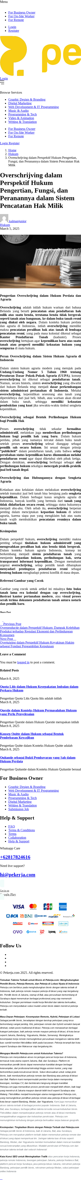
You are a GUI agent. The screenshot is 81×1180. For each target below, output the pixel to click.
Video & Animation (21, 118)
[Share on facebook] (1, 620)
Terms (12, 834)
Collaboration (17, 837)
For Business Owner (21, 12)
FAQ (11, 826)
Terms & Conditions (21, 830)
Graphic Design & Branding (26, 99)
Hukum (13, 154)
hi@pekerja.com (17, 874)
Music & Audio (18, 110)
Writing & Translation (22, 122)
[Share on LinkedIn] (4, 620)
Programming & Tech (22, 114)
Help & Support (18, 841)
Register (13, 30)
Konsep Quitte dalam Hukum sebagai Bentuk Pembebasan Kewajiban (32, 735)
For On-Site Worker (21, 16)
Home (12, 150)
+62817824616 (15, 857)
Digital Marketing (20, 103)
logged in (23, 662)
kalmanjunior (17, 221)
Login (12, 27)
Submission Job (18, 809)
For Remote (16, 20)
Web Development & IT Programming (33, 107)
